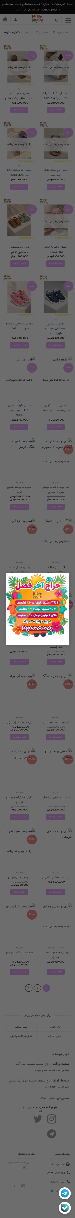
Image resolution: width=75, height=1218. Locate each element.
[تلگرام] (65, 1193)
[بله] (65, 1208)
